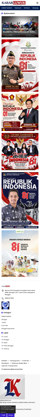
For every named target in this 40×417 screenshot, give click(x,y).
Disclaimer (5, 363)
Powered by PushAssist (23, 409)
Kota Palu (5, 325)
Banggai (6, 26)
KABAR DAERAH (6, 316)
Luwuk (6, 337)
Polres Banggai (8, 346)
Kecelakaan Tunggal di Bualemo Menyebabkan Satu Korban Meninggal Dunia (19, 30)
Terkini (4, 322)
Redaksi (4, 361)
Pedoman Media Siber (19, 363)
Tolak (3, 415)
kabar (5, 343)
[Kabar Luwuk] (14, 3)
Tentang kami (15, 361)
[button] (37, 3)
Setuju (11, 415)
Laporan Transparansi (9, 366)
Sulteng (6, 349)
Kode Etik (25, 361)
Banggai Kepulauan (8, 329)
